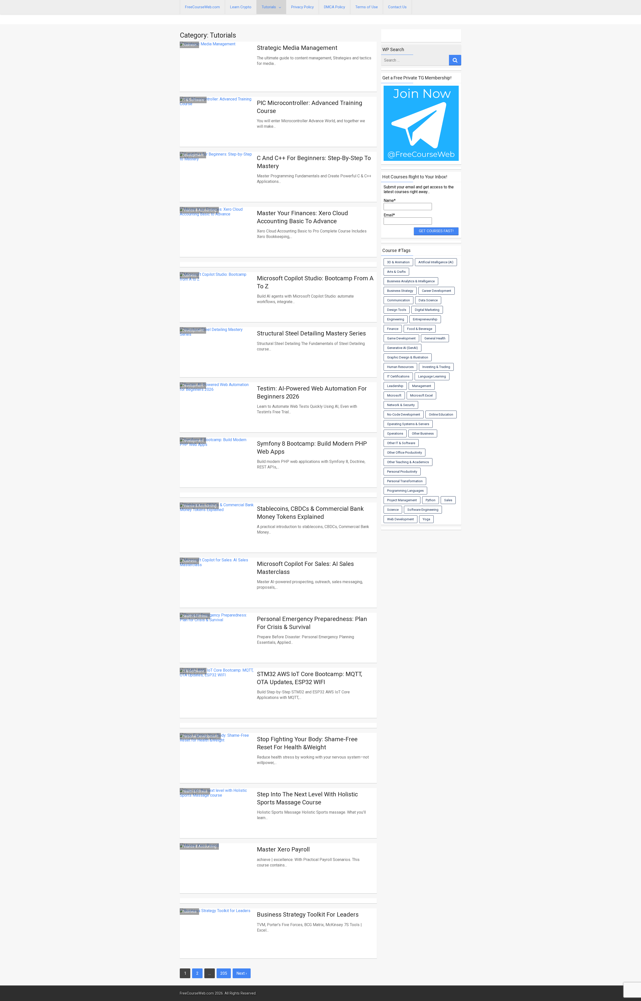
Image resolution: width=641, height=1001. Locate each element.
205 (223, 973)
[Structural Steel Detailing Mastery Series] (217, 358)
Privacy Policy (302, 7)
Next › (241, 973)
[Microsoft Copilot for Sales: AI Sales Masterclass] (217, 589)
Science (393, 510)
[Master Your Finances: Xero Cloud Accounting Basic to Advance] (217, 238)
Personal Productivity (402, 471)
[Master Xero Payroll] (217, 874)
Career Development (436, 291)
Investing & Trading (436, 367)
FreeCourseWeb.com (202, 7)
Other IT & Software (401, 443)
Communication (398, 300)
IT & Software (193, 100)
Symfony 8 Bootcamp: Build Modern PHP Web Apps (312, 447)
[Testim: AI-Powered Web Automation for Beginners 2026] (217, 413)
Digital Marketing (427, 310)
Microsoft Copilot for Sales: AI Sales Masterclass (305, 567)
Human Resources (400, 367)
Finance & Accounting (199, 210)
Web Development (400, 519)
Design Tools (396, 310)
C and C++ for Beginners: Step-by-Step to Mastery (314, 162)
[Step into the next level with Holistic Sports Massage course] (217, 819)
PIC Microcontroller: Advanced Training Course (309, 106)
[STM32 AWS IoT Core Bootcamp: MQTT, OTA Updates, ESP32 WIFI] (217, 699)
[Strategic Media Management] (217, 73)
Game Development (401, 338)
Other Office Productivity (404, 452)
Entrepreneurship (425, 319)
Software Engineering (422, 510)
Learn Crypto (240, 7)
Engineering (395, 319)
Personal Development (200, 736)
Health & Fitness (195, 616)
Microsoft (394, 395)
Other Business (423, 433)
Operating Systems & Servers (408, 424)
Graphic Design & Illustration (407, 357)
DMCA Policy (334, 7)
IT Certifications (398, 376)
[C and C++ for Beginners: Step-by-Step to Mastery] (217, 183)
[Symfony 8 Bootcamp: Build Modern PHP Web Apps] (217, 468)
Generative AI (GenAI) (402, 348)
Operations (395, 433)
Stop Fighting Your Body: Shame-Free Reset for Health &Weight (307, 743)
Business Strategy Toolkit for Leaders (308, 914)
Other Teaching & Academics (408, 462)
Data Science (428, 300)
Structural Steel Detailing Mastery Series (311, 333)
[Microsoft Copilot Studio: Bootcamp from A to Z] (217, 303)
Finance (392, 329)
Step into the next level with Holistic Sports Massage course (307, 798)
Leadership (395, 386)
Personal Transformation (405, 481)
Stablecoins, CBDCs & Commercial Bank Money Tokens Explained (310, 512)
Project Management (402, 500)
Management (421, 386)
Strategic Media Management (297, 47)
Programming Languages (405, 490)
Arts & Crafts (396, 272)
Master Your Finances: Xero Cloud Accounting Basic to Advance (302, 217)
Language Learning (432, 376)
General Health (434, 338)
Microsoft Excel (421, 395)
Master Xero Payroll (283, 849)
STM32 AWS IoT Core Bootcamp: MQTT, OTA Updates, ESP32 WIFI (309, 678)
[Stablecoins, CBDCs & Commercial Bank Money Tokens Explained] (217, 534)
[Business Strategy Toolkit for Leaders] (217, 939)
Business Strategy (400, 291)
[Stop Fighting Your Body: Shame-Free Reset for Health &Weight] (217, 764)
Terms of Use (366, 7)
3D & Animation (398, 262)
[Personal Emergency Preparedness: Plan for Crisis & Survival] (217, 644)
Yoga (426, 519)
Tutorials (269, 7)
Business (189, 45)
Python (430, 500)
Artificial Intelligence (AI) (435, 262)
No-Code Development (403, 414)
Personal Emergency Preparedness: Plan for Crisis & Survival (312, 622)
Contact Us (397, 7)
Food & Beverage (419, 329)
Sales (448, 500)
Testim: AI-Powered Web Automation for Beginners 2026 (312, 392)
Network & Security (401, 405)
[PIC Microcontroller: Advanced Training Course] (217, 128)
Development (193, 155)
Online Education (441, 414)
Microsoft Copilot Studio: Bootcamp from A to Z (315, 282)
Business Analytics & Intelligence (411, 281)
